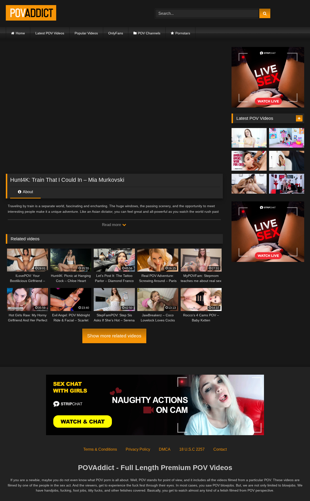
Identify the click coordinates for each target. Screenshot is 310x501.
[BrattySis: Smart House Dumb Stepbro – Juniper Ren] (286, 161)
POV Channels (149, 33)
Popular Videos (86, 33)
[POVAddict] (31, 13)
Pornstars (182, 33)
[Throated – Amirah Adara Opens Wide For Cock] (249, 161)
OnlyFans (115, 33)
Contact (220, 449)
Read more (112, 225)
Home (20, 33)
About (27, 192)
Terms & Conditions (100, 449)
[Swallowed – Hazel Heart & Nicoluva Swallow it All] (286, 138)
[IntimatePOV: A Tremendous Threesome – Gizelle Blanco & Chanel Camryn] (249, 184)
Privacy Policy (138, 449)
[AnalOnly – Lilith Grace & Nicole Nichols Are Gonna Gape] (286, 184)
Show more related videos (114, 335)
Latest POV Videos (49, 33)
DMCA (164, 449)
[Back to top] (295, 486)
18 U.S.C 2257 (192, 449)
